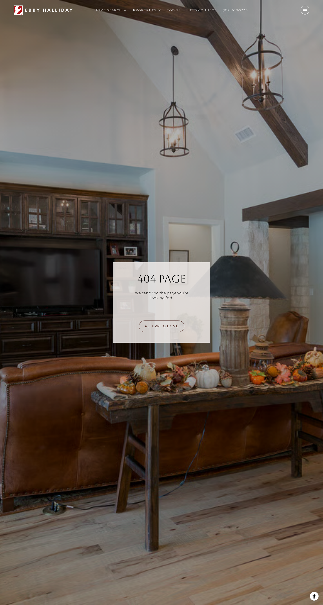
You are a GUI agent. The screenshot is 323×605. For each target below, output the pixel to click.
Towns (174, 10)
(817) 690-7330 (235, 10)
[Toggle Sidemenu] (305, 10)
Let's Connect (202, 10)
